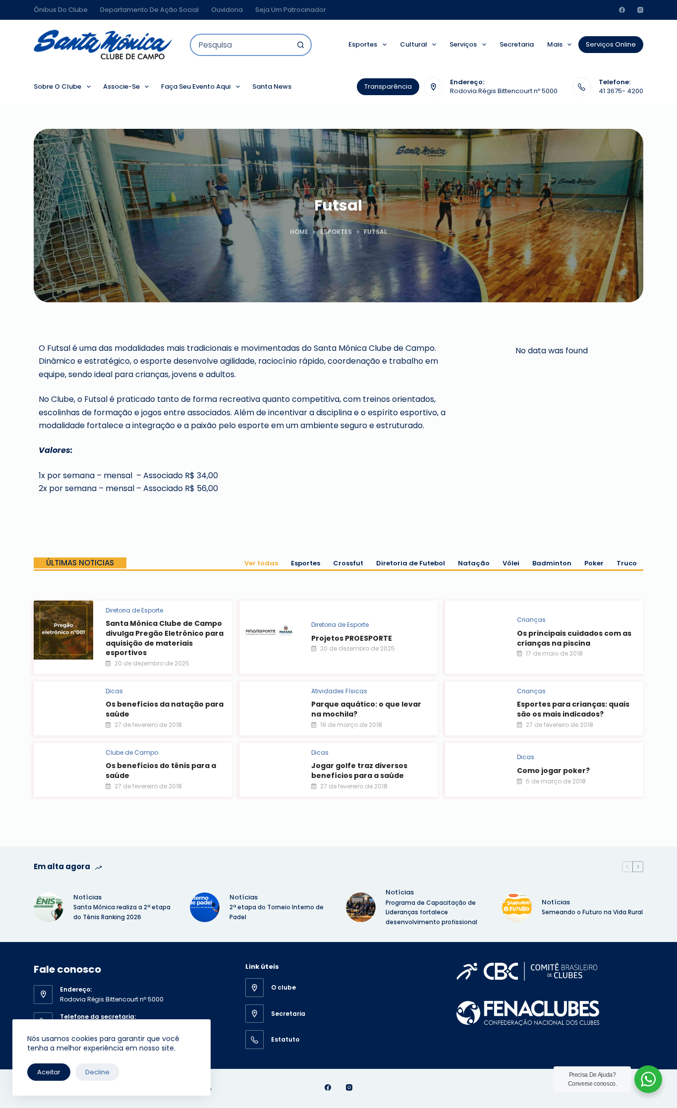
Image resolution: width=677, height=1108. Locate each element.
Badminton (551, 563)
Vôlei (511, 563)
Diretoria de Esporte (134, 610)
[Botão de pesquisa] (300, 45)
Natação (474, 563)
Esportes (362, 44)
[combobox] (240, 45)
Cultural (413, 44)
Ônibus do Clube (61, 9)
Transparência (388, 86)
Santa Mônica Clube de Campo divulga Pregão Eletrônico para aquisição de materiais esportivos (165, 638)
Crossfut (348, 563)
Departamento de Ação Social (149, 9)
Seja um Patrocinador (290, 9)
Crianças (531, 619)
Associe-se (121, 86)
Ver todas (261, 563)
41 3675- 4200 (621, 91)
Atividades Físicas (339, 691)
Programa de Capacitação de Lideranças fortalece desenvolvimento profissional (432, 912)
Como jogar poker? (553, 771)
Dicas (114, 691)
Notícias (87, 897)
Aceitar (48, 1072)
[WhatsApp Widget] (648, 1079)
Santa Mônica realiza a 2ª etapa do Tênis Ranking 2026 (121, 912)
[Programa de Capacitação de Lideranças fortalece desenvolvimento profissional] (361, 907)
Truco (627, 563)
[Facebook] (622, 10)
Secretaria (517, 44)
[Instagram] (640, 10)
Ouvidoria (227, 9)
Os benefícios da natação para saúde (165, 709)
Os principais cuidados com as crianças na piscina (574, 638)
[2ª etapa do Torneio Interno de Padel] (205, 907)
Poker (594, 563)
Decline (97, 1072)
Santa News (271, 86)
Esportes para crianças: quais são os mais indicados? (573, 709)
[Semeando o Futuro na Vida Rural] (517, 907)
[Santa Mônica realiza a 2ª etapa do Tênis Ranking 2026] (48, 907)
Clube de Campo (132, 752)
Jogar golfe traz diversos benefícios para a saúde (359, 770)
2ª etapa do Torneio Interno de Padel (276, 912)
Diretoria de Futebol (410, 563)
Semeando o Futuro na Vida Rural (592, 912)
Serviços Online (611, 44)
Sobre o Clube (57, 86)
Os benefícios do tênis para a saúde (161, 770)
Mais (555, 44)
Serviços (463, 44)
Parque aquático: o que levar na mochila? (366, 709)
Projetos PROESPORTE (351, 638)
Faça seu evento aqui (195, 86)
